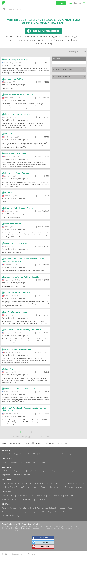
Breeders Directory (23, 487)
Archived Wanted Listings (10, 516)
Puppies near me (56, 487)
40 (42, 436)
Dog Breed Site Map (9, 508)
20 (36, 436)
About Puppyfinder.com (17, 454)
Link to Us (42, 454)
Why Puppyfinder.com (9, 499)
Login (70, 3)
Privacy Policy (66, 454)
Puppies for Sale (19, 471)
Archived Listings (61, 512)
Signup (61, 3)
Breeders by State (8, 512)
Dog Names (6, 475)
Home (4, 454)
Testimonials (42, 462)
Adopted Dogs (47, 512)
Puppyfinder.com (7, 526)
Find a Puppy (6, 471)
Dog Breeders (33, 471)
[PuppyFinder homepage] (3, 3)
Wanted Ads (69, 495)
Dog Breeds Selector (59, 471)
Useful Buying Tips (57, 483)
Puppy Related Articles (74, 483)
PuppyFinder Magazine (9, 462)
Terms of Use (54, 454)
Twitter (44, 542)
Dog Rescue (45, 471)
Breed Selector (20, 528)
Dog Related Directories (21, 475)
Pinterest (45, 546)
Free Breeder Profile (38, 495)
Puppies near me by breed (74, 487)
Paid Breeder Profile (55, 495)
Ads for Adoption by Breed (46, 508)
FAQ (21, 462)
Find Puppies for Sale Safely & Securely (15, 483)
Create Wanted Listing (40, 483)
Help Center (30, 462)
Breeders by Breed (65, 508)
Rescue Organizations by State (28, 512)
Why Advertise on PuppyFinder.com (32, 499)
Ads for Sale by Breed (26, 508)
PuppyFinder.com (9, 524)
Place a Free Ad (22, 495)
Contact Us (32, 454)
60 (48, 436)
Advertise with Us (8, 495)
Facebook (44, 537)
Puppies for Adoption (40, 487)
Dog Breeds (74, 471)
